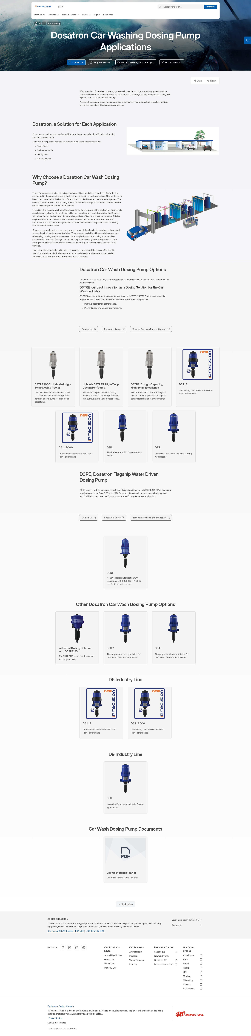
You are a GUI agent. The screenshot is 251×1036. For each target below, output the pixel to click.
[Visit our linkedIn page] (69, 947)
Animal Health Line (113, 955)
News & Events (161, 956)
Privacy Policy (55, 1018)
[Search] (160, 6)
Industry (133, 964)
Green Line (109, 959)
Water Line (109, 963)
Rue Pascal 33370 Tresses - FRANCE (65, 931)
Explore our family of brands (60, 1006)
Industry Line (110, 967)
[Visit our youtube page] (83, 947)
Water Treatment (137, 960)
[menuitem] (39, 14)
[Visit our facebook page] (62, 947)
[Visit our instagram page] (76, 947)
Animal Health (135, 951)
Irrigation (133, 956)
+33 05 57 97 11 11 (95, 931)
